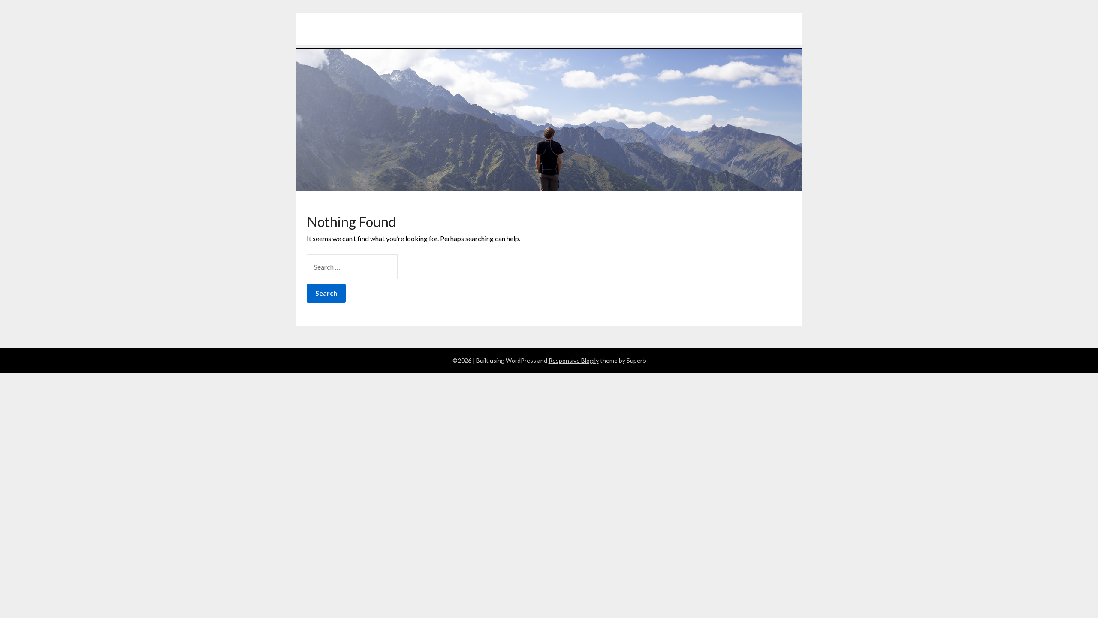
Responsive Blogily (574, 360)
